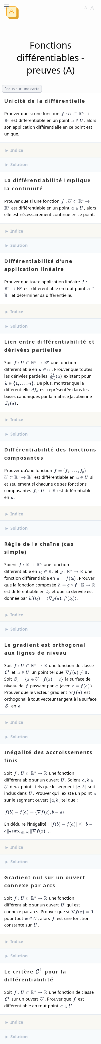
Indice (16, 150)
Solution (19, 164)
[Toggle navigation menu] (6, 6)
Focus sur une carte (21, 88)
